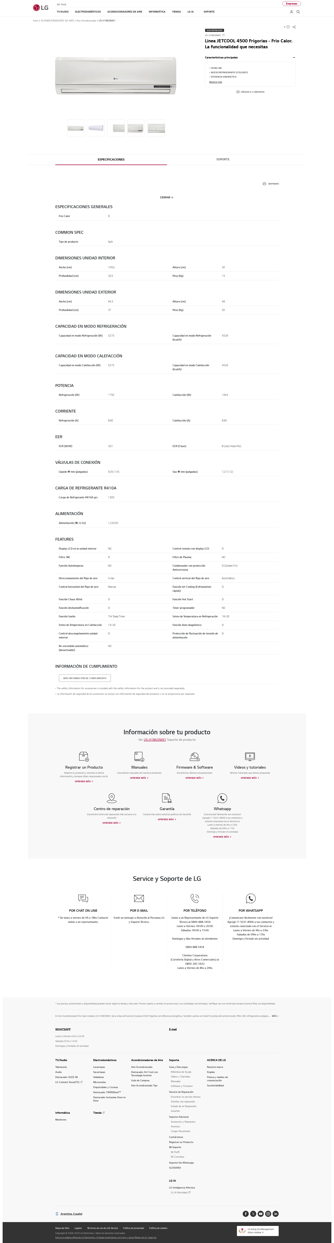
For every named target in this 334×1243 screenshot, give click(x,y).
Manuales (176, 1081)
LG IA (172, 1180)
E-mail (173, 1029)
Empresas (291, 3)
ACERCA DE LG (216, 1060)
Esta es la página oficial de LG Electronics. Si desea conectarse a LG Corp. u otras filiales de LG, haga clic (106, 1237)
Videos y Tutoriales (180, 1076)
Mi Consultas (177, 1156)
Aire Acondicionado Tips (144, 1085)
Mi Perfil (175, 1152)
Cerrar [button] (165, 197)
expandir (294, 57)
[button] (116, 74)
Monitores (60, 1119)
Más (274, 1015)
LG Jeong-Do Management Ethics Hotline (261, 1230)
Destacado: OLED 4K (66, 1077)
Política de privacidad (133, 1228)
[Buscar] (298, 12)
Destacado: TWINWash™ (107, 1092)
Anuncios (175, 1126)
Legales (78, 1228)
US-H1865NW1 (155, 739)
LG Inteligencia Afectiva (182, 1187)
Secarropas (99, 1072)
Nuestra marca (215, 1067)
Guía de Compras (140, 1080)
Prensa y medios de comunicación (217, 1078)
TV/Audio (61, 1060)
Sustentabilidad (215, 1085)
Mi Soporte (175, 1147)
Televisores (61, 1067)
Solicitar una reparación (183, 1101)
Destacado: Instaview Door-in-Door (109, 1099)
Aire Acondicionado (141, 1067)
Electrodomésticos (105, 1060)
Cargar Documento (180, 1131)
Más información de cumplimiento (84, 678)
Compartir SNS (294, 27)
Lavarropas (99, 1067)
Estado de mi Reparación (183, 1106)
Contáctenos (176, 1137)
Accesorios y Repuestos (183, 1121)
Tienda (97, 1112)
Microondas (99, 1082)
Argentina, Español (71, 1214)
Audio (58, 1072)
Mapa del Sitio (62, 1228)
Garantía (175, 1110)
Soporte (222, 159)
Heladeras (98, 1077)
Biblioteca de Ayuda (181, 1071)
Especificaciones (111, 159)
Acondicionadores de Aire (147, 1060)
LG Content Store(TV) (67, 1082)
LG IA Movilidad (179, 1192)
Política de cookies (158, 1228)
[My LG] (291, 12)
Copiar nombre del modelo (223, 35)
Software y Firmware (182, 1086)
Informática (62, 1112)
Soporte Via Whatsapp (181, 1162)
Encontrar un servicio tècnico (186, 1096)
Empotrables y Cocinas (105, 1087)
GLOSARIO (175, 1167)
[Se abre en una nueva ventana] (246, 1214)
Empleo (211, 1072)
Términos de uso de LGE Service (102, 1228)
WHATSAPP (63, 1029)
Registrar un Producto (181, 1142)
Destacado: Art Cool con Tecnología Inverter (144, 1073)
